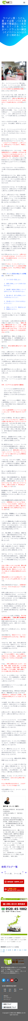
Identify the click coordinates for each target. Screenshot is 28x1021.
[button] (24, 2)
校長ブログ (7, 1004)
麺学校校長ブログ (10, 1007)
